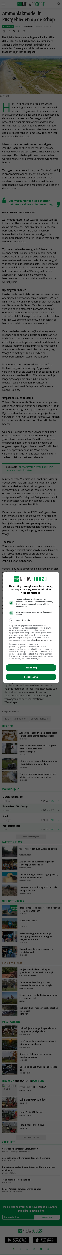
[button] (31, 620)
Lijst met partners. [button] (44, 640)
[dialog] (31, 627)
